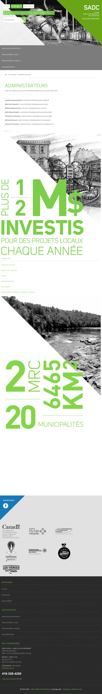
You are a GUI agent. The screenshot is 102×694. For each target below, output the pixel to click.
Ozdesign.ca (67, 689)
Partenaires (5, 287)
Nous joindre (28, 6)
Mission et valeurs (8, 265)
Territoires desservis (9, 270)
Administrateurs (7, 281)
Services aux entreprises (11, 48)
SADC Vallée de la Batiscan (41, 689)
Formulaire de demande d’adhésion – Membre (18, 292)
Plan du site (77, 689)
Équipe (3, 276)
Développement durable (11, 61)
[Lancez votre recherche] (23, 20)
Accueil (6, 6)
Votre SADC (16, 6)
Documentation (8, 67)
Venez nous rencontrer (11, 679)
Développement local (10, 54)
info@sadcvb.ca (8, 668)
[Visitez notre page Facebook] (12, 507)
